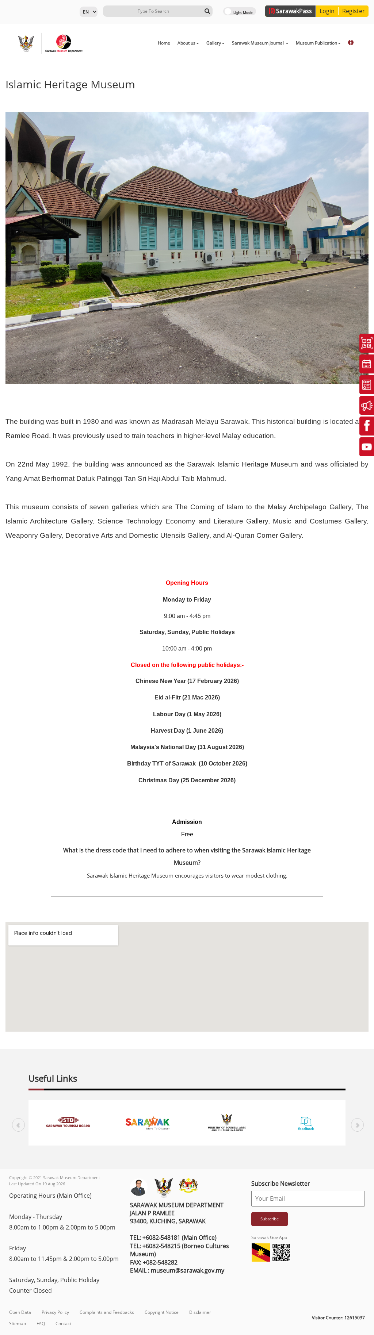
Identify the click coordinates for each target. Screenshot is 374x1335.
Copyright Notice (162, 1312)
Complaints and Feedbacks (107, 1312)
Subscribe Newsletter (280, 1183)
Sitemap (17, 1323)
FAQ (41, 1323)
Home (164, 43)
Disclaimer (200, 1312)
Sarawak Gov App (269, 1237)
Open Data (20, 1312)
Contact (63, 1323)
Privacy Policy (55, 1312)
